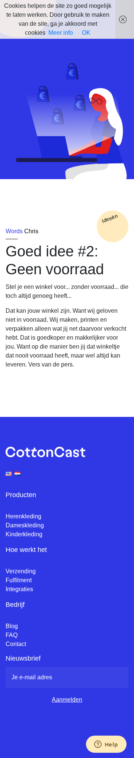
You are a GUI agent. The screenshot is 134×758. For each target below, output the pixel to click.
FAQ (11, 635)
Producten (21, 495)
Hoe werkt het (26, 549)
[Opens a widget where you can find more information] (106, 745)
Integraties (19, 589)
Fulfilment (19, 580)
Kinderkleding (24, 534)
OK (86, 32)
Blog (12, 626)
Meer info (60, 32)
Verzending (21, 571)
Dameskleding (25, 525)
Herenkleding (23, 516)
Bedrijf (15, 604)
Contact (16, 644)
